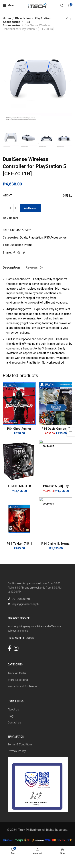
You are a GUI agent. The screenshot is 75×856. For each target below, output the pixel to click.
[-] (5, 208)
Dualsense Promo (20, 245)
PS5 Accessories (16, 23)
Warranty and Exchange (22, 686)
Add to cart (30, 208)
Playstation (23, 18)
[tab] (11, 267)
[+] (15, 208)
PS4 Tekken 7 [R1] (19, 543)
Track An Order (17, 673)
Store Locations (18, 680)
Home (7, 18)
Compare (12, 218)
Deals (23, 237)
